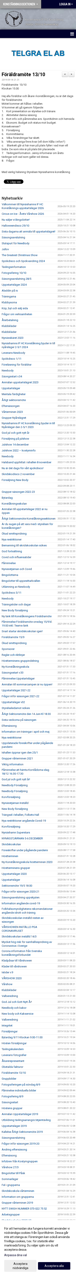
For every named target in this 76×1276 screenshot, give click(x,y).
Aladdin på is (10, 290)
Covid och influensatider (16, 557)
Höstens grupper (12, 1108)
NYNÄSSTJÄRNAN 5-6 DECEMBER (22, 838)
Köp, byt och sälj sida (15, 308)
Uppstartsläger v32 (13, 702)
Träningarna (9, 296)
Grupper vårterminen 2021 (17, 758)
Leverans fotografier (14, 1055)
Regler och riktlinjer (13, 654)
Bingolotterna (10, 575)
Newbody (8, 370)
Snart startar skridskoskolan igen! (22, 631)
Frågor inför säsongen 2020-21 (20, 891)
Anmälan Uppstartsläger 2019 (20, 1114)
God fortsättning (12, 551)
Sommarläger (10, 1179)
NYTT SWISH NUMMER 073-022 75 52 (24, 1208)
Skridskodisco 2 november (18, 474)
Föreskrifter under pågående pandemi (25, 850)
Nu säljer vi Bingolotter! (16, 219)
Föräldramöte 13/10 (23, 74)
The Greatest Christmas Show (20, 255)
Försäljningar (10, 1031)
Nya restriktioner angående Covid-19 (24, 820)
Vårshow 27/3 (10, 1167)
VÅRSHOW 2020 (12, 978)
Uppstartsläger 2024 (14, 284)
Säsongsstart (10, 1102)
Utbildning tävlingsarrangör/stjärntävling (26, 1120)
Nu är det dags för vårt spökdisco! (23, 468)
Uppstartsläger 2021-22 (16, 690)
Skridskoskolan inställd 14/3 (19, 936)
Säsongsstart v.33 (12, 672)
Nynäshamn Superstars (16, 832)
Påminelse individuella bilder (19, 1090)
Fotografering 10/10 (14, 272)
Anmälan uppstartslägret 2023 (20, 382)
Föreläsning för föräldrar (16, 364)
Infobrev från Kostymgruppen (20, 1161)
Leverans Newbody (13, 352)
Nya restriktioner (12, 539)
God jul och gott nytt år (15, 432)
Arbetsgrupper (11, 1214)
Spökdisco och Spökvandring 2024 (23, 261)
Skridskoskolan (11, 844)
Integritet (7, 1025)
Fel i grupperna (11, 1185)
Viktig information (12, 764)
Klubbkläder (9, 326)
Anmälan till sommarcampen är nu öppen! (27, 684)
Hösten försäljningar (14, 1043)
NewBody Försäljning (15, 785)
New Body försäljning (15, 610)
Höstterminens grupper (16, 868)
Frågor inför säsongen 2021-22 (20, 696)
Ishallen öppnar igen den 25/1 (20, 752)
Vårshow (7, 984)
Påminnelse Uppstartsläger (18, 678)
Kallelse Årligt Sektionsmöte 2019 (22, 1131)
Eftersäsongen (11, 406)
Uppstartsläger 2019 (14, 1125)
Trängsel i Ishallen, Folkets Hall (20, 814)
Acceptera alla (54, 1266)
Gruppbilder (9, 1078)
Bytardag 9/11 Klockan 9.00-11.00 (22, 1037)
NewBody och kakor (14, 1007)
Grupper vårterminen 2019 (17, 1202)
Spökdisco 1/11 (11, 358)
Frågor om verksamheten (17, 314)
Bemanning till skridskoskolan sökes (24, 545)
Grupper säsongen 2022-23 (18, 491)
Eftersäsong (9, 725)
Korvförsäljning (11, 797)
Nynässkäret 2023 (12, 337)
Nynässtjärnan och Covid (17, 569)
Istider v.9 (7, 972)
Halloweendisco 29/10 (15, 225)
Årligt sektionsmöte (14, 400)
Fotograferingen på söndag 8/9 (21, 1084)
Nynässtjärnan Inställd (15, 803)
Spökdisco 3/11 (11, 592)
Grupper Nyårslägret (14, 417)
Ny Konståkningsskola (15, 666)
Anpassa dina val (15, 1255)
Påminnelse (9, 563)
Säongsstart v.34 (12, 376)
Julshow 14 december (15, 444)
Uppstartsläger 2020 (14, 873)
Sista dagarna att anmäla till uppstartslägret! (28, 231)
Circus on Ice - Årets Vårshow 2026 (23, 213)
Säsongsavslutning (13, 237)
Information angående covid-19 (21, 903)
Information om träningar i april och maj (25, 731)
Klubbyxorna (9, 302)
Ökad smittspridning (14, 533)
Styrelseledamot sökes (16, 708)
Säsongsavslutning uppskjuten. (21, 897)
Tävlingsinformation (14, 267)
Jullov (5, 249)
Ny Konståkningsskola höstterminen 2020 (27, 862)
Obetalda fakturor (12, 1066)
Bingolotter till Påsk (13, 1173)
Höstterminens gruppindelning (20, 660)
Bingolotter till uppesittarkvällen (21, 580)
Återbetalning (10, 320)
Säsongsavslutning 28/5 (16, 278)
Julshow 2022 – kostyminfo (19, 450)
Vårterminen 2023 (12, 411)
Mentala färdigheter (14, 394)
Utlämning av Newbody (16, 586)
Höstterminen (10, 856)
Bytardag (7, 497)
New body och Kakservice (17, 1013)
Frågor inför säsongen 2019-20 (20, 1143)
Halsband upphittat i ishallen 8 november (26, 462)
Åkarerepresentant (13, 1061)
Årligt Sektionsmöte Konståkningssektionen (29, 518)
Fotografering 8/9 (12, 1096)
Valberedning (10, 996)
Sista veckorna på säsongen (19, 719)
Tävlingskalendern (13, 1049)
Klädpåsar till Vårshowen (17, 960)
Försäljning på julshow (15, 438)
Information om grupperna (18, 1196)
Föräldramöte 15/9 (13, 637)
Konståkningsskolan (14, 503)
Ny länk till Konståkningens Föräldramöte (27, 616)
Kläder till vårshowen (14, 966)
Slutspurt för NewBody (15, 243)
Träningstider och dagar (16, 604)
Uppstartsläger (11, 388)
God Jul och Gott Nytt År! (17, 1001)
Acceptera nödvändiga (20, 1266)
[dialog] (38, 1248)
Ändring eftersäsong (14, 1149)
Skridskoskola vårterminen (18, 1190)
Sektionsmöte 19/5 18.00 (17, 885)
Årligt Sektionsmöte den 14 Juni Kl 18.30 (26, 714)
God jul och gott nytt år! (16, 779)
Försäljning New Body (15, 480)
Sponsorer (8, 649)
